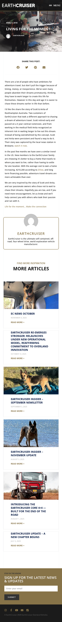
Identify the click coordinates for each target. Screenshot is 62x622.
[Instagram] (5, 610)
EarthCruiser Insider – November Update (27, 453)
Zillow (40, 169)
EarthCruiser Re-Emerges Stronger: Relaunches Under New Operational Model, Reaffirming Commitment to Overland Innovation (29, 341)
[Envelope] (22, 610)
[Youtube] (16, 610)
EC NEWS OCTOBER (23, 313)
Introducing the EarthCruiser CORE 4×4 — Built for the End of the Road (28, 509)
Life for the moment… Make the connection (25, 206)
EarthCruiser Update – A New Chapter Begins (28, 535)
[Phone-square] (27, 610)
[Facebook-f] (11, 610)
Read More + (17, 322)
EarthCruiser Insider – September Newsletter (27, 400)
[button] (55, 5)
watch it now (21, 145)
